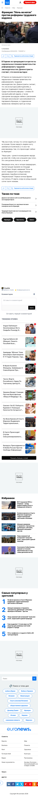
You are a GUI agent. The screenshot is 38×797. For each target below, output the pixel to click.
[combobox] (19, 678)
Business (4, 745)
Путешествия (6, 754)
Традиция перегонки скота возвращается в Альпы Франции (16, 212)
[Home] (2, 7)
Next (3, 749)
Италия (13, 715)
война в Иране (10, 691)
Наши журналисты (8, 762)
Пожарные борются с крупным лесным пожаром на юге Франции (15, 205)
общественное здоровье (19, 705)
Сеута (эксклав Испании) (19, 701)
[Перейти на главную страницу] (7, 2)
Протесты (20, 220)
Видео (4, 758)
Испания (11, 696)
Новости (7, 7)
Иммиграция (25, 696)
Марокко (29, 720)
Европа (4, 741)
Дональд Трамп (12, 710)
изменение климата (13, 720)
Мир (13, 7)
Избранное (8, 498)
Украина (24, 715)
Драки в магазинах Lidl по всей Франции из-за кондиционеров (16, 198)
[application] (19, 32)
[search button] (34, 678)
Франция (19, 7)
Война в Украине (27, 691)
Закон (32, 220)
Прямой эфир (30, 2)
